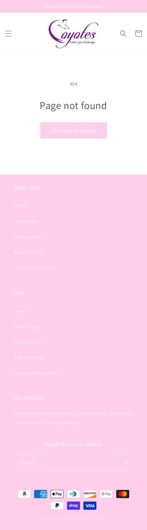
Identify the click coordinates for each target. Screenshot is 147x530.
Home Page (26, 221)
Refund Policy (29, 252)
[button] (8, 33)
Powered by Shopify (92, 518)
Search (21, 206)
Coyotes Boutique (64, 518)
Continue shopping (74, 130)
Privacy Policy (28, 237)
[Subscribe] (125, 463)
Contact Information (36, 268)
